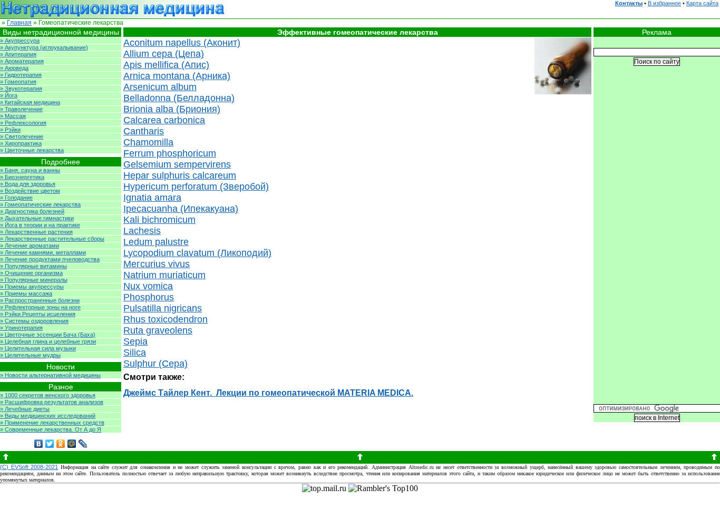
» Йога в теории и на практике (40, 225)
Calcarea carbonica (164, 120)
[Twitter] (49, 444)
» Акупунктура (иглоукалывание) (44, 47)
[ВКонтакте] (38, 444)
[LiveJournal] (83, 444)
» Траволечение (21, 109)
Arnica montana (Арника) (176, 76)
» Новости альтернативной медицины (50, 375)
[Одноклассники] (60, 444)
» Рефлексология (23, 123)
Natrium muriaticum (164, 275)
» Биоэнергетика (22, 177)
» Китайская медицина (30, 102)
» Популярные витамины (33, 266)
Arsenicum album (160, 87)
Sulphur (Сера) (155, 363)
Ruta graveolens (157, 330)
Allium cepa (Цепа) (163, 53)
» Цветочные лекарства (32, 150)
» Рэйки (10, 129)
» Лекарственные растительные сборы (52, 239)
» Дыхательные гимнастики (37, 218)
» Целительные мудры (30, 355)
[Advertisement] (657, 243)
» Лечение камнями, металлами (43, 252)
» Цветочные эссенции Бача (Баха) (47, 334)
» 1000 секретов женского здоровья (47, 395)
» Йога (8, 95)
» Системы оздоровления (34, 321)
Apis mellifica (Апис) (166, 65)
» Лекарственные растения (36, 232)
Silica (134, 352)
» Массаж (13, 116)
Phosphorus (148, 297)
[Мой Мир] (71, 444)
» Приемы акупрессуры (32, 286)
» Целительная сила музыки (38, 348)
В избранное (664, 3)
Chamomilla (148, 142)
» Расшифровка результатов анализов (51, 402)
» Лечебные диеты (25, 409)
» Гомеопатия (18, 82)
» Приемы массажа (26, 293)
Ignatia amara (152, 197)
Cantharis (143, 131)
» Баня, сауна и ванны (30, 170)
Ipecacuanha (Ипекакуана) (180, 208)
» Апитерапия (18, 54)
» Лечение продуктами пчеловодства (50, 259)
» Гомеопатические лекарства (40, 204)
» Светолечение (21, 136)
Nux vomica (148, 286)
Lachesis (142, 231)
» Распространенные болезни (40, 300)
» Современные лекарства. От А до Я (50, 429)
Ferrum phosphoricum (169, 153)
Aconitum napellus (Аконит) (181, 42)
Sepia (135, 341)
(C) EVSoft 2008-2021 (29, 467)
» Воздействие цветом (30, 191)
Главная (19, 22)
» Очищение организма (31, 273)
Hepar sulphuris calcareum (179, 175)
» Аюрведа (14, 68)
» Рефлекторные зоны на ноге (40, 307)
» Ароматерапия (22, 61)
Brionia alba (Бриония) (171, 109)
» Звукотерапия (21, 88)
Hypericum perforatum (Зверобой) (196, 186)
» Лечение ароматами (29, 245)
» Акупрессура (20, 40)
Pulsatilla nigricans (162, 308)
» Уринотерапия (21, 328)
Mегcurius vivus (156, 264)
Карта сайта (702, 3)
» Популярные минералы (33, 280)
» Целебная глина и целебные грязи (48, 341)
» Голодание (16, 197)
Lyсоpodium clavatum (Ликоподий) (197, 253)
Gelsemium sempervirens (177, 164)
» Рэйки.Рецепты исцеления (37, 314)
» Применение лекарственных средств (52, 422)
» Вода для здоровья (27, 184)
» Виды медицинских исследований (47, 416)
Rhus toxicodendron (165, 319)
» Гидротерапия (21, 75)
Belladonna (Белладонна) (179, 98)
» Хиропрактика (21, 143)
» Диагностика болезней (32, 211)
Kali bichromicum (159, 219)
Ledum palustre (156, 242)
